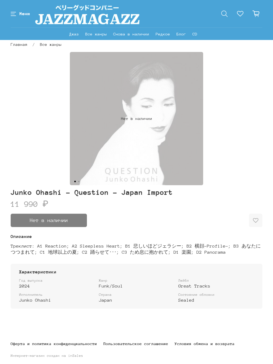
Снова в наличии (131, 34)
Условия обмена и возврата (205, 343)
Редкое (163, 34)
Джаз (74, 34)
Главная (19, 44)
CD (194, 34)
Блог (181, 34)
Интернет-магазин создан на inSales (47, 356)
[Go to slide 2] (79, 181)
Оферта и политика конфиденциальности (54, 343)
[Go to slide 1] (75, 181)
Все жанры (96, 34)
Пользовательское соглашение (135, 343)
